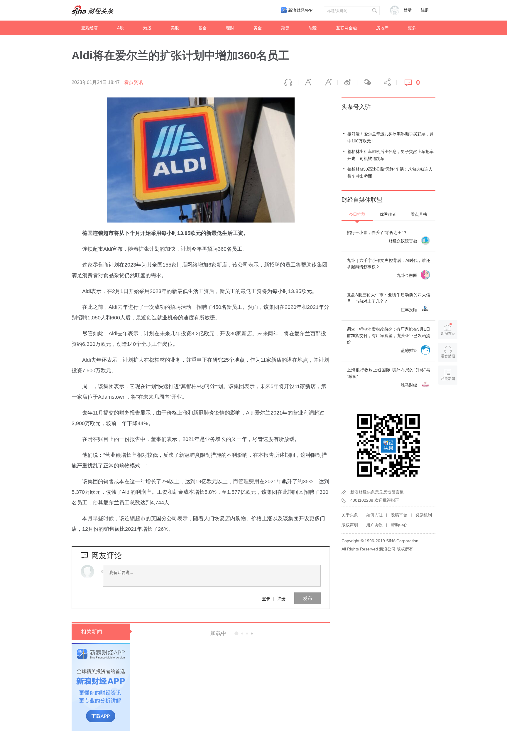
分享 (386, 82)
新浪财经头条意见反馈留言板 (377, 492)
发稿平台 (399, 515)
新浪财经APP (300, 10)
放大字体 (327, 82)
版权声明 (350, 525)
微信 (367, 82)
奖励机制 (423, 515)
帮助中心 (399, 525)
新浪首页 (448, 333)
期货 (285, 28)
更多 (412, 28)
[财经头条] (93, 10)
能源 (313, 28)
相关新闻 (91, 632)
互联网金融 (346, 28)
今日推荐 (357, 214)
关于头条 (350, 515)
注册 (425, 10)
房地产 (382, 28)
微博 (347, 82)
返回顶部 (448, 401)
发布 (307, 598)
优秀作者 (388, 214)
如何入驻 (374, 515)
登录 (266, 598)
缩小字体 (308, 82)
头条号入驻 (356, 107)
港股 (147, 28)
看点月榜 (419, 214)
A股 (120, 28)
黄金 (258, 28)
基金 (202, 28)
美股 (175, 28)
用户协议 (374, 525)
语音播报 (288, 82)
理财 (230, 28)
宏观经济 (89, 28)
